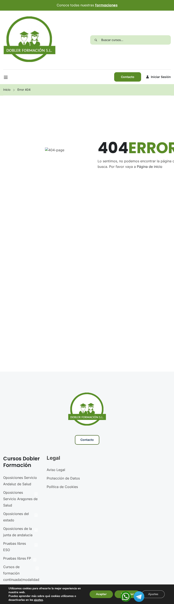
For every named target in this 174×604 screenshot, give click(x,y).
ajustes (38, 600)
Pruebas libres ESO (14, 546)
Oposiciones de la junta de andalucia (17, 531)
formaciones (106, 5)
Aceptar (101, 594)
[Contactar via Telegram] (139, 596)
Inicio (6, 89)
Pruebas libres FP (17, 558)
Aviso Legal (56, 470)
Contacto (127, 77)
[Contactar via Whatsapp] (126, 596)
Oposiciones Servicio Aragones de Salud (20, 498)
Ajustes (153, 594)
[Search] (95, 40)
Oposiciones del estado (16, 517)
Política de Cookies (62, 487)
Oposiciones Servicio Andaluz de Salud (20, 480)
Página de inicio (149, 166)
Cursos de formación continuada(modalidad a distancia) (21, 576)
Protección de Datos (63, 478)
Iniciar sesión (161, 77)
